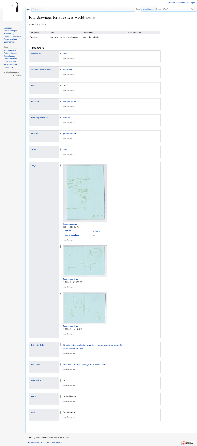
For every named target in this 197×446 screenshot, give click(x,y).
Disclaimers (57, 442)
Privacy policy (33, 442)
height (33, 396)
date (33, 85)
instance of (36, 53)
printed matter (69, 133)
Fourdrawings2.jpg (70, 279)
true (93, 235)
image (33, 165)
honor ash (67, 69)
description (36, 364)
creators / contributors (41, 69)
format (33, 149)
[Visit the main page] (12, 11)
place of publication (39, 117)
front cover (96, 231)
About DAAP (46, 442)
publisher (35, 101)
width (33, 412)
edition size (36, 380)
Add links (18, 75)
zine (65, 149)
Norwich (67, 117)
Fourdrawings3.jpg (70, 326)
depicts (68, 231)
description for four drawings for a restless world (85, 364)
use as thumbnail (72, 235)
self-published (69, 101)
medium (34, 133)
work (65, 53)
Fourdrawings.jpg (70, 224)
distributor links (37, 345)
